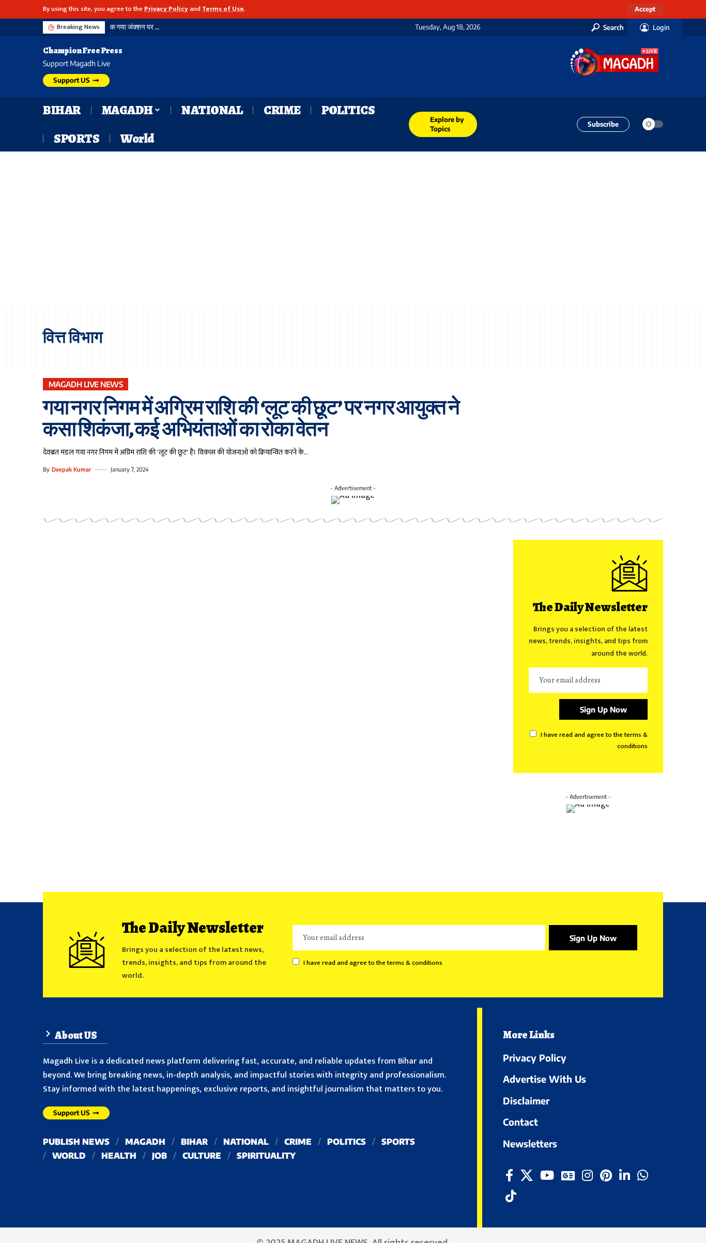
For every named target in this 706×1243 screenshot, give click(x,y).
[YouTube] (547, 1175)
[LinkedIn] (625, 1175)
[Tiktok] (511, 1196)
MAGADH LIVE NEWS (86, 384)
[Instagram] (587, 1175)
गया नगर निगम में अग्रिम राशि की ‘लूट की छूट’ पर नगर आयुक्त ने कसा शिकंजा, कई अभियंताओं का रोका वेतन (251, 418)
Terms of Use (223, 9)
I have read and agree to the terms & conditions (372, 963)
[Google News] (568, 1175)
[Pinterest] (606, 1175)
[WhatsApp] (643, 1175)
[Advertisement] (353, 229)
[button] (645, 9)
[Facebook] (509, 1175)
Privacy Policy (166, 9)
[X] (526, 1175)
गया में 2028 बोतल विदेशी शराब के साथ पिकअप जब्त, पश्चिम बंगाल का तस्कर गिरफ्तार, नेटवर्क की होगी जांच (243, 27)
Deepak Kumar (71, 469)
